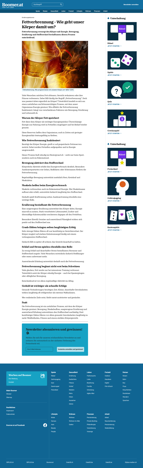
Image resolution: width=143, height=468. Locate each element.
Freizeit (108, 372)
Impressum (10, 411)
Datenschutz (10, 414)
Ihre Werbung (13, 378)
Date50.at (109, 462)
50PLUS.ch (10, 462)
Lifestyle (54, 414)
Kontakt (11, 382)
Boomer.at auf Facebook (15, 425)
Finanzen (90, 414)
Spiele (53, 372)
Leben (89, 372)
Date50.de (89, 462)
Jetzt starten (113, 46)
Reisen (125, 372)
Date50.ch (69, 462)
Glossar (8, 394)
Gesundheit (73, 372)
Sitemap (9, 397)
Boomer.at (50, 462)
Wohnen (72, 414)
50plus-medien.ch (131, 462)
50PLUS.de (30, 462)
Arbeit (107, 414)
